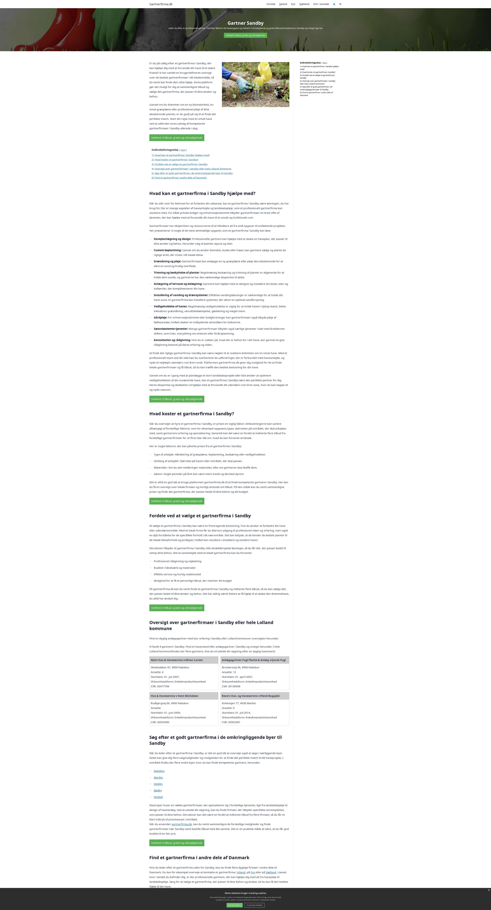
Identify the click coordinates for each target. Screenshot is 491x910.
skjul (183, 149)
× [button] (489, 890)
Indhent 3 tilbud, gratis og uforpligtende (245, 35)
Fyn (293, 4)
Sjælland (304, 4)
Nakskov (159, 771)
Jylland (283, 4)
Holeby (158, 784)
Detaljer (272, 900)
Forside (271, 4)
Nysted (158, 797)
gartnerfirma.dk (181, 824)
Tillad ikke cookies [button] (254, 905)
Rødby (158, 790)
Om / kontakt (321, 4)
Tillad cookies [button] (235, 905)
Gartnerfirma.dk (160, 4)
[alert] (245, 899)
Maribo (158, 777)
